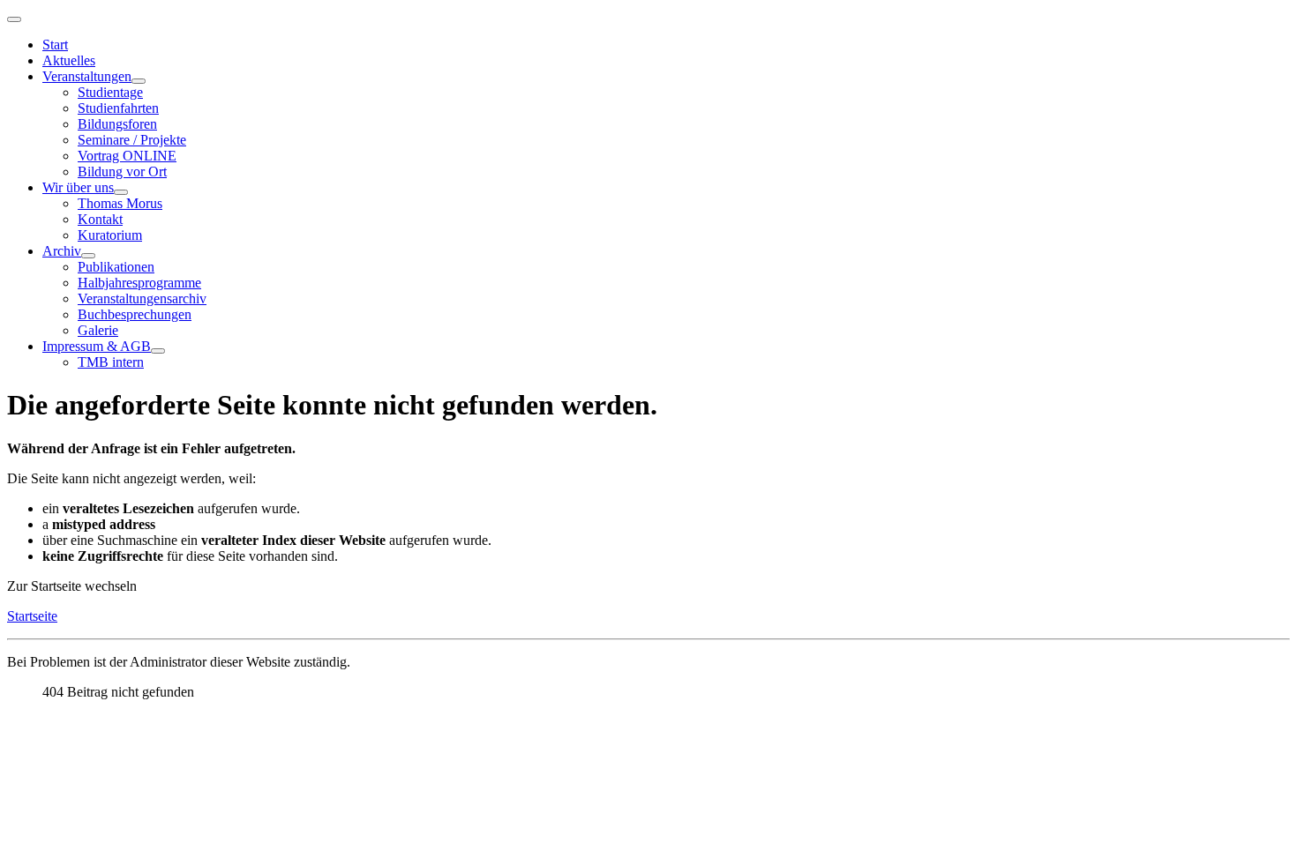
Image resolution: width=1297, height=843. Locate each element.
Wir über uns (78, 187)
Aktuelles (68, 60)
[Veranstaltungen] (138, 81)
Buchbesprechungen (134, 314)
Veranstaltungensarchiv (142, 298)
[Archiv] (88, 255)
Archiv (61, 250)
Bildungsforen (117, 123)
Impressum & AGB (96, 346)
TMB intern (111, 361)
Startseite (32, 615)
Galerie (98, 330)
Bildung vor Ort (122, 171)
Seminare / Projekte (132, 139)
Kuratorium (110, 235)
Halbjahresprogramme (139, 282)
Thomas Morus (120, 203)
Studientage (110, 92)
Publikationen (116, 266)
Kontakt (100, 219)
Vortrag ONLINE (127, 155)
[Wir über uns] (121, 192)
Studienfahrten (118, 108)
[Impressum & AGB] (158, 351)
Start (55, 44)
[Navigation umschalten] (14, 19)
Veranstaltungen (86, 76)
